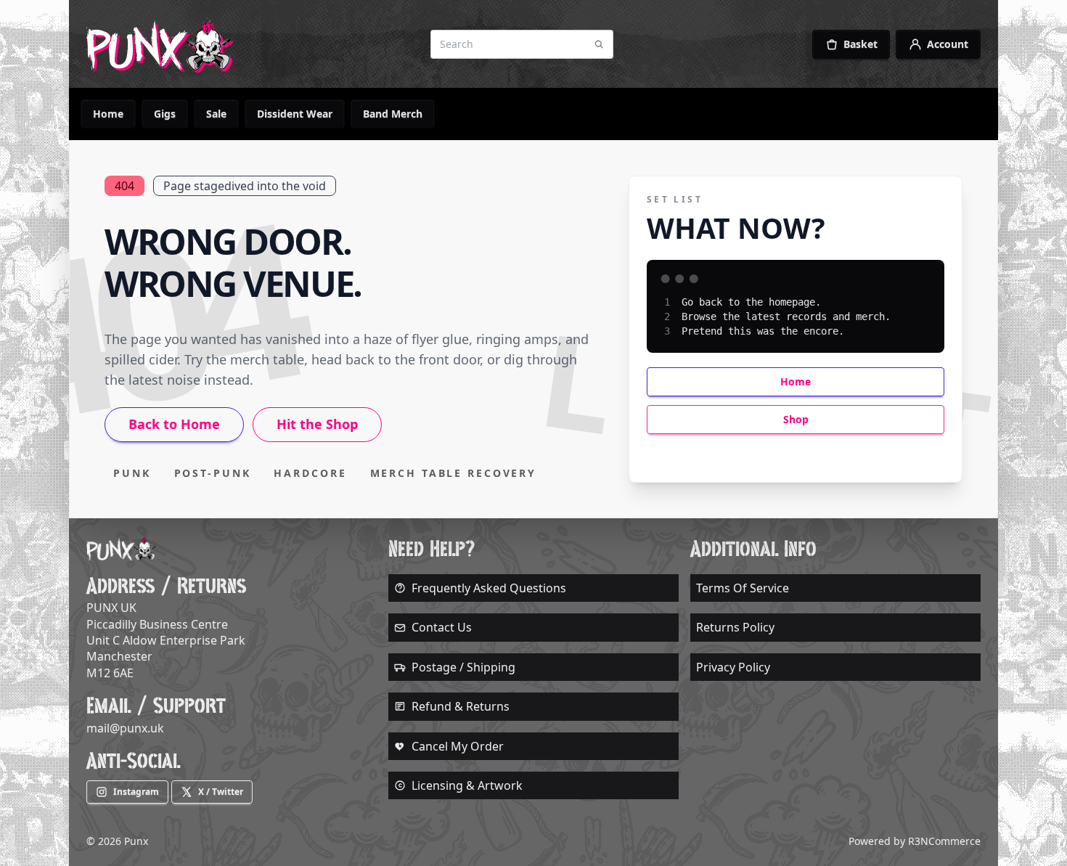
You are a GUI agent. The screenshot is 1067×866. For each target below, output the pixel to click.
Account (947, 44)
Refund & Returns (461, 706)
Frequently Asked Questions (489, 588)
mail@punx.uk (125, 728)
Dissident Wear (294, 113)
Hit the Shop (317, 424)
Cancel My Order (458, 746)
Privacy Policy (733, 667)
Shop (796, 419)
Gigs (165, 113)
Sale (216, 113)
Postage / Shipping (463, 667)
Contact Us (442, 627)
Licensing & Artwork (467, 785)
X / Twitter (220, 791)
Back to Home (174, 424)
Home (108, 113)
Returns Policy (735, 627)
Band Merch (392, 113)
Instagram (136, 791)
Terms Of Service (742, 588)
